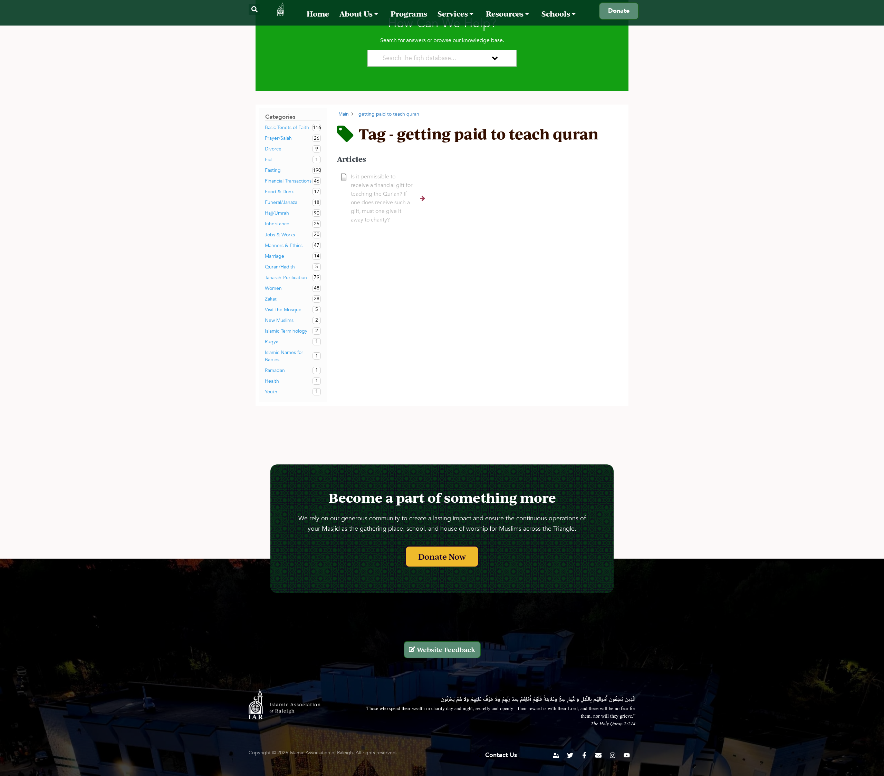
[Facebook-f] (584, 755)
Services (453, 14)
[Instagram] (612, 755)
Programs (409, 14)
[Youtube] (627, 755)
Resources (505, 14)
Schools (556, 14)
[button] (254, 9)
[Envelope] (598, 755)
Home (318, 14)
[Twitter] (570, 755)
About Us (356, 14)
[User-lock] (556, 755)
